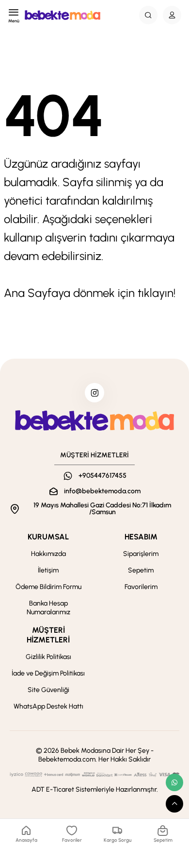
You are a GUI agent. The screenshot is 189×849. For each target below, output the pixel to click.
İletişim (48, 570)
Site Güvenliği (48, 690)
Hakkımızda (48, 554)
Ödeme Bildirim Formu (48, 587)
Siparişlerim (140, 554)
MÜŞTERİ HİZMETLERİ (48, 634)
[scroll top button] (174, 804)
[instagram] (94, 392)
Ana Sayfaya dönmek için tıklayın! (89, 293)
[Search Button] (148, 15)
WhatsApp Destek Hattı (48, 706)
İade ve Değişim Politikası (48, 673)
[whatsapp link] (174, 782)
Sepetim (141, 570)
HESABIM (141, 536)
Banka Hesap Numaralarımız (48, 607)
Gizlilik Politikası (48, 657)
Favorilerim (141, 587)
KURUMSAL (48, 536)
